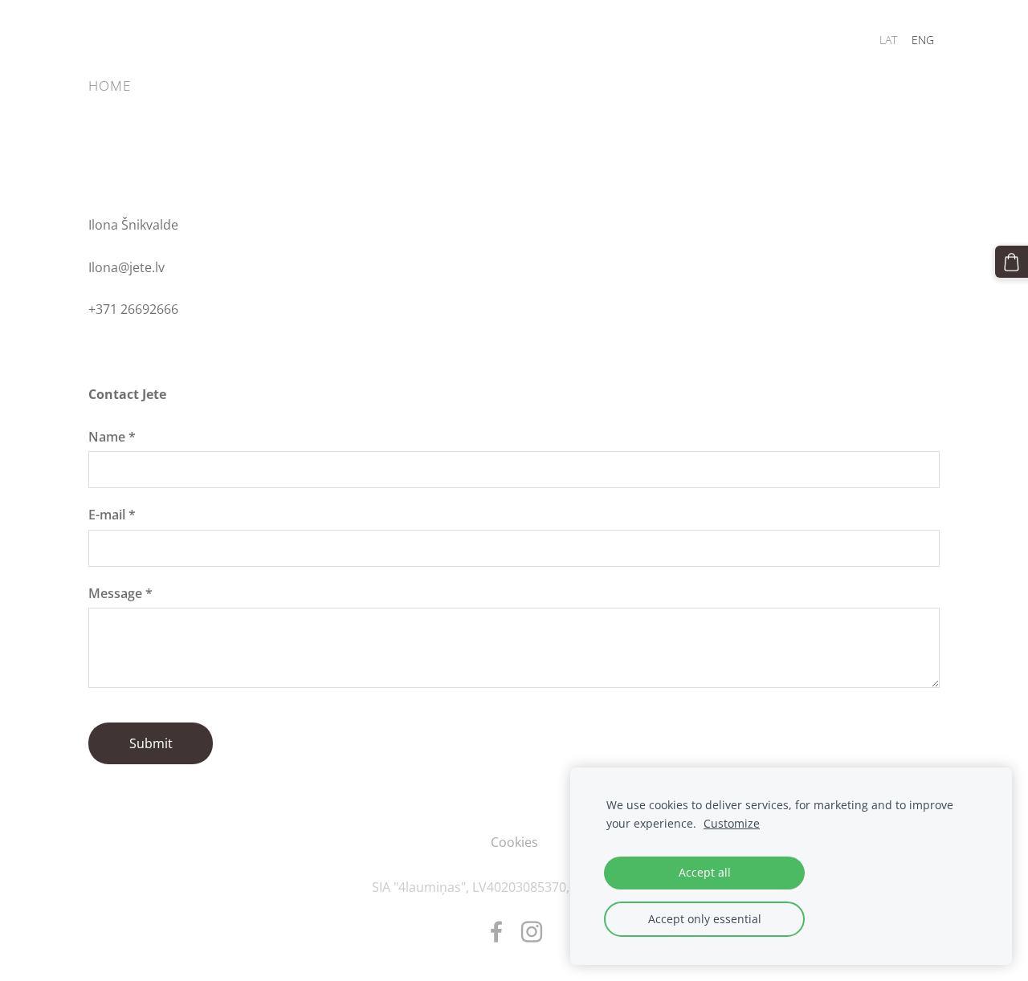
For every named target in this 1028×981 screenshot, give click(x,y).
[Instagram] (532, 932)
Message (120, 593)
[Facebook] (496, 932)
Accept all (705, 872)
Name (112, 437)
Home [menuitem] (109, 85)
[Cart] (1011, 262)
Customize (732, 823)
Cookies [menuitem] (514, 842)
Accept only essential (704, 918)
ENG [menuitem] (923, 39)
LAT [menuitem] (888, 39)
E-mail (112, 514)
